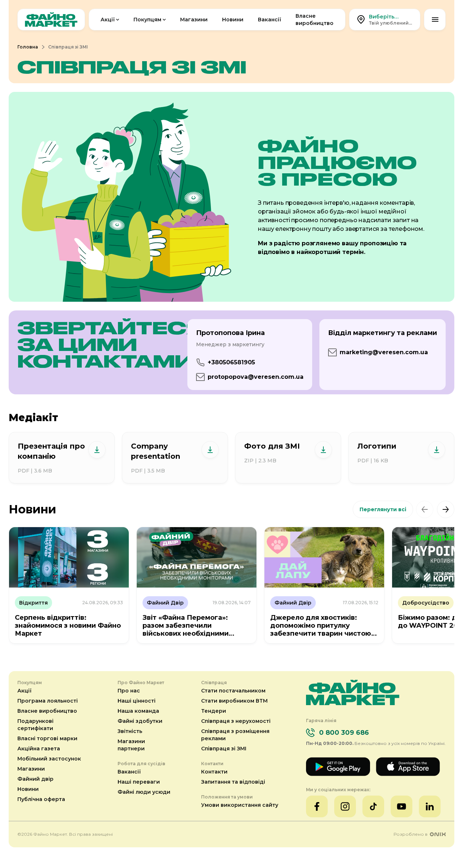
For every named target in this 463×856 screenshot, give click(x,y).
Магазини (194, 19)
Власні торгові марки (47, 738)
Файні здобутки (140, 721)
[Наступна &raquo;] (445, 509)
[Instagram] (345, 806)
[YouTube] (401, 806)
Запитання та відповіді (233, 782)
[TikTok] (373, 806)
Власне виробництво (315, 19)
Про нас (129, 690)
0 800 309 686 (344, 733)
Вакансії (269, 19)
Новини (232, 19)
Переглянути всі (383, 509)
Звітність (130, 731)
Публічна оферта (41, 799)
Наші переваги (139, 782)
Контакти (214, 771)
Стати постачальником (233, 690)
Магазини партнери (131, 745)
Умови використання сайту (239, 805)
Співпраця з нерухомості (236, 721)
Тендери (213, 711)
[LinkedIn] (430, 806)
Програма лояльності (47, 701)
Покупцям (147, 19)
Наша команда (138, 711)
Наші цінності (137, 701)
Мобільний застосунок (49, 758)
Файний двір (35, 779)
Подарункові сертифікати (35, 725)
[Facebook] (317, 806)
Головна (27, 47)
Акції (108, 19)
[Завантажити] (97, 449)
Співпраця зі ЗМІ (223, 748)
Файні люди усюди (144, 792)
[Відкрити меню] (435, 19)
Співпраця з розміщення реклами (235, 735)
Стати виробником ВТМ (234, 701)
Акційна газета (38, 748)
